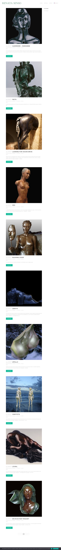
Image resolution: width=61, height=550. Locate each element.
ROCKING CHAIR (18, 257)
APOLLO (15, 362)
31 (22, 310)
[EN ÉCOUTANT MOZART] (24, 499)
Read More (9, 108)
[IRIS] (24, 185)
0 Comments (18, 47)
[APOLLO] (24, 342)
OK (51, 548)
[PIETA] (24, 79)
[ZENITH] (24, 288)
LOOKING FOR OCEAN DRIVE (22, 152)
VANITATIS (16, 414)
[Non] (59, 548)
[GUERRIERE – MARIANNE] (24, 26)
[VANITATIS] (24, 394)
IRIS (13, 205)
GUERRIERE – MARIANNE (21, 46)
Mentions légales (55, 548)
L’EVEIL (15, 466)
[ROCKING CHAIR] (24, 237)
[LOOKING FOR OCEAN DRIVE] (24, 132)
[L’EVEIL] (24, 446)
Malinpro (14, 47)
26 (22, 47)
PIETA (14, 99)
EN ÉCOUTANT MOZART (20, 519)
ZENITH (15, 308)
